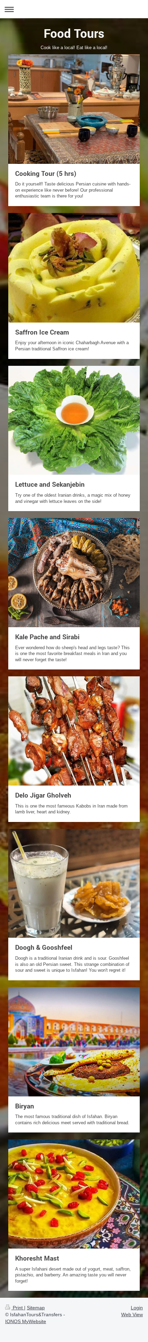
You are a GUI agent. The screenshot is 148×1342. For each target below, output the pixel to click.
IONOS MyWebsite (25, 1321)
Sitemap (36, 1307)
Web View (132, 1314)
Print (17, 1307)
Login (137, 1307)
